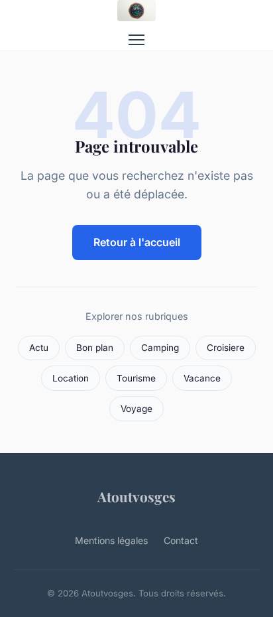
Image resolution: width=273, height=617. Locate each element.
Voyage (136, 408)
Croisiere (226, 347)
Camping (160, 347)
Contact (181, 540)
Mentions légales (111, 540)
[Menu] (136, 39)
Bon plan (94, 347)
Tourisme (136, 378)
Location (70, 378)
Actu (38, 347)
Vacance (202, 378)
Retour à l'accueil (136, 242)
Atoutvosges (136, 496)
